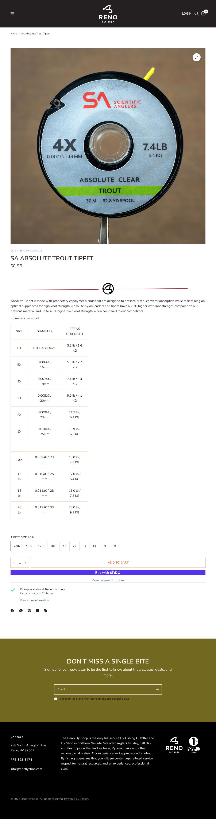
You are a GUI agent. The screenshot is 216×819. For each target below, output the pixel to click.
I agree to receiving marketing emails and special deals (94, 699)
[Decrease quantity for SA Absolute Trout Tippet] (14, 563)
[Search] (196, 13)
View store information (34, 600)
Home (14, 33)
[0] (202, 13)
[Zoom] (197, 57)
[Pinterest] (30, 610)
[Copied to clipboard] (46, 610)
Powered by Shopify (76, 799)
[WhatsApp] (38, 610)
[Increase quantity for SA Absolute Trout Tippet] (25, 563)
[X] (21, 610)
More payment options (108, 580)
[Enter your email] (157, 689)
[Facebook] (13, 610)
